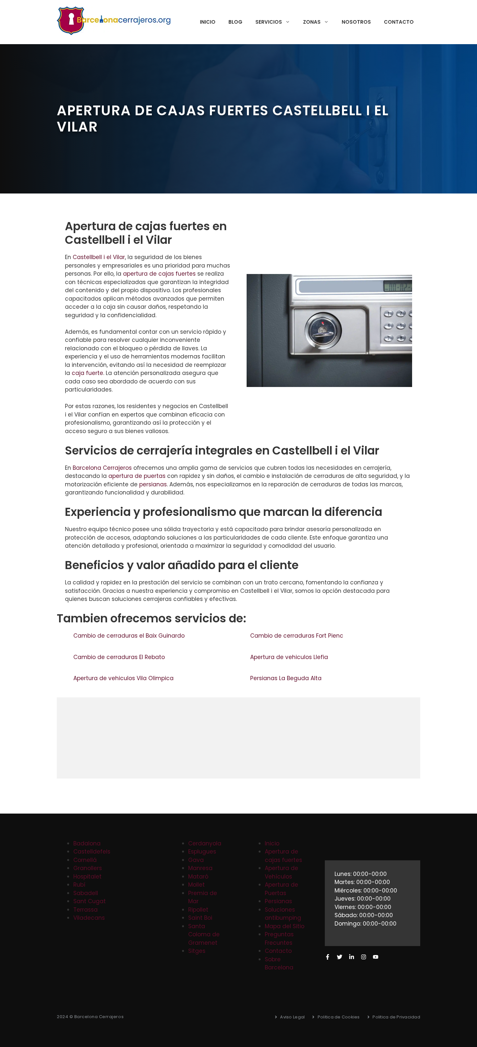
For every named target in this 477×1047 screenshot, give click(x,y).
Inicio (207, 22)
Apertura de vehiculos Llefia (290, 657)
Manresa (200, 868)
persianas (153, 484)
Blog (235, 22)
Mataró (198, 876)
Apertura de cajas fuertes (283, 856)
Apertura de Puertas (281, 889)
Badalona (87, 843)
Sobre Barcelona (279, 963)
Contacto (399, 22)
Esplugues (202, 851)
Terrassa (85, 910)
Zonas (312, 22)
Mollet (196, 885)
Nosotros (356, 22)
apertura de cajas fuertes (159, 274)
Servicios (268, 22)
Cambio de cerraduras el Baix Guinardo (129, 636)
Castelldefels (91, 851)
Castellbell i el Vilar (99, 257)
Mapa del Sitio (284, 926)
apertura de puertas (136, 476)
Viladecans (89, 918)
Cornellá (85, 860)
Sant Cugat (89, 901)
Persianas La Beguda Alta (286, 678)
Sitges (196, 951)
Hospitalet (87, 876)
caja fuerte (87, 373)
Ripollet (198, 910)
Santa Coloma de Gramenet (204, 934)
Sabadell (85, 893)
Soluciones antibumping (283, 914)
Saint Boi (200, 918)
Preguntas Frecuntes (279, 938)
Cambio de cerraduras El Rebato (119, 657)
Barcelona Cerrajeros (102, 468)
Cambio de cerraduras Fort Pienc (297, 636)
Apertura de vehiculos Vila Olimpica (124, 678)
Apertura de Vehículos (281, 872)
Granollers (87, 868)
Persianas (278, 901)
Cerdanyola (204, 843)
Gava (196, 860)
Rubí (79, 885)
